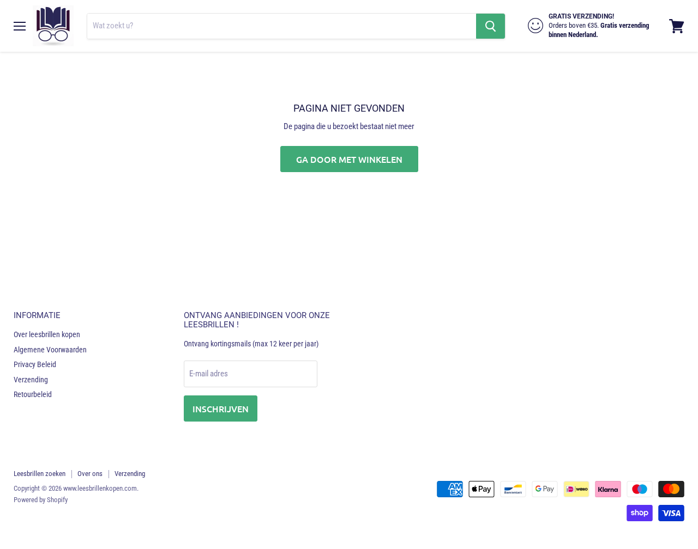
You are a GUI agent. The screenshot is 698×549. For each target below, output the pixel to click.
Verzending (31, 379)
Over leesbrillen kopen (47, 334)
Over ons (90, 473)
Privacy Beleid (35, 364)
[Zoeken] (490, 26)
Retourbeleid (33, 394)
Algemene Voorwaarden (50, 349)
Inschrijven (220, 408)
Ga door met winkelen (349, 159)
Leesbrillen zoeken (39, 473)
